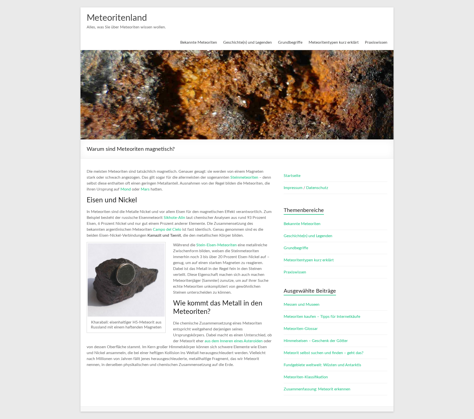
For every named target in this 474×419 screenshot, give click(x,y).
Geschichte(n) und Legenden (247, 42)
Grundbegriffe (290, 42)
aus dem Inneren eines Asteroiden (234, 341)
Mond (125, 189)
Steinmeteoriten (244, 177)
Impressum (293, 188)
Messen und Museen (301, 304)
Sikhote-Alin (174, 218)
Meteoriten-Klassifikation (306, 377)
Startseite (292, 176)
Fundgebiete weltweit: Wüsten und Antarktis (322, 365)
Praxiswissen (376, 42)
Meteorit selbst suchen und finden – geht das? (323, 353)
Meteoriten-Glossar (301, 329)
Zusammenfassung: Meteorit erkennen (317, 389)
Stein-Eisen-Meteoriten (216, 245)
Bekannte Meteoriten (198, 42)
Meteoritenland (117, 18)
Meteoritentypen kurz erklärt (334, 42)
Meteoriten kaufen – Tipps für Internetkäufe (322, 317)
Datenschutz (317, 188)
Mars (145, 189)
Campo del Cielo (167, 229)
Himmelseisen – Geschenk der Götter (316, 341)
